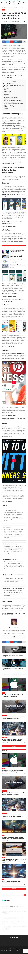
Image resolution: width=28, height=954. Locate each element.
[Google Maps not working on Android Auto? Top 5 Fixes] (5, 256)
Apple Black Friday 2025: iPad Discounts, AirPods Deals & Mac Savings (13, 695)
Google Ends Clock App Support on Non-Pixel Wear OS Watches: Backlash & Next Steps (13, 838)
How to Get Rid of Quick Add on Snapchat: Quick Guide (17, 251)
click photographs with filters (18, 126)
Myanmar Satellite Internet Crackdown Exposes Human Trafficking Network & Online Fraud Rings (12, 740)
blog (3, 941)
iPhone (14, 226)
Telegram (7, 88)
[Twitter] (13, 637)
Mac (3, 768)
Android (10, 226)
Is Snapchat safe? (9, 99)
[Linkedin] (14, 637)
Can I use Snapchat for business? (12, 100)
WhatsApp (7, 89)
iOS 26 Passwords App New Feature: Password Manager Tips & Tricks (11, 882)
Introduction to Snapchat (9, 83)
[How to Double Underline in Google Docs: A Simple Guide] (5, 261)
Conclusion (6, 109)
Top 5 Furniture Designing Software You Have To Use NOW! (17, 265)
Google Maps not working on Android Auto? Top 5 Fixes (16, 256)
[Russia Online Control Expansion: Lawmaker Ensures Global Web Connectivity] (14, 706)
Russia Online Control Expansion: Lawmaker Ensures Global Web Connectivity (13, 717)
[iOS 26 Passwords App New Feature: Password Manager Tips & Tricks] (14, 871)
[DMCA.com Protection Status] (6, 901)
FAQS (4, 96)
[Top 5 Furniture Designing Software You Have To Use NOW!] (5, 266)
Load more (14, 746)
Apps (4, 7)
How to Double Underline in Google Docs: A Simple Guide (18, 260)
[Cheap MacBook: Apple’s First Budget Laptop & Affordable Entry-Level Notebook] (14, 849)
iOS (3, 879)
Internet (5, 715)
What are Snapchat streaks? (11, 102)
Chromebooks (5, 496)
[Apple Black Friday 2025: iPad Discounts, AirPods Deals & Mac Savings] (14, 684)
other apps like (22, 287)
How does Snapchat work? (11, 97)
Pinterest (7, 93)
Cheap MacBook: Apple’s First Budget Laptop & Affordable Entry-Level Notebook (14, 860)
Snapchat (4, 194)
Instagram (7, 91)
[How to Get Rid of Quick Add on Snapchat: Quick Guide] (5, 252)
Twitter (6, 94)
